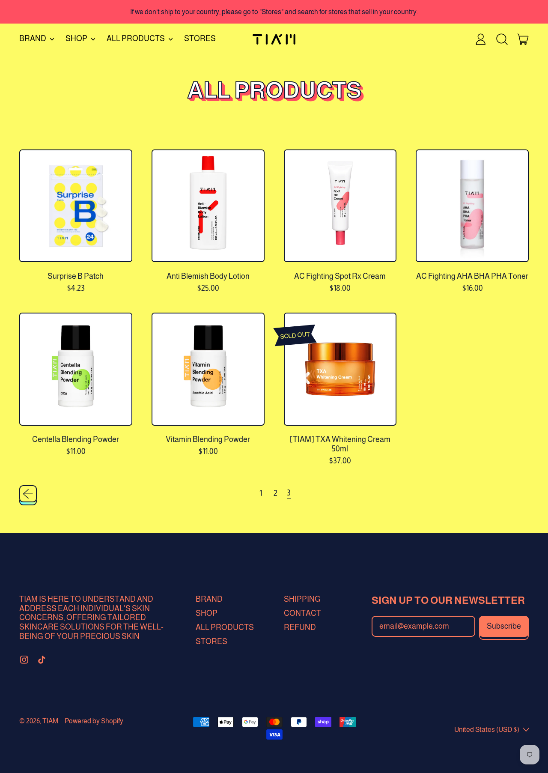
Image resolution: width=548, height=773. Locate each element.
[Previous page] (28, 494)
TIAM (50, 721)
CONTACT (302, 613)
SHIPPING (302, 599)
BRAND (209, 599)
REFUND (300, 627)
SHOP (206, 613)
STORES (200, 38)
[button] (501, 39)
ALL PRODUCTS (225, 627)
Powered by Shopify (94, 721)
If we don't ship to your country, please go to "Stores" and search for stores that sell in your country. (274, 11)
